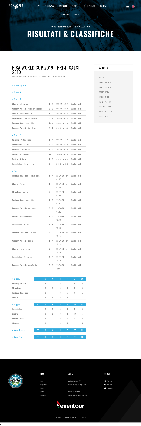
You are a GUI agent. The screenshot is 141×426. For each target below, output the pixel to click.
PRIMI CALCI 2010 (105, 111)
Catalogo (43, 395)
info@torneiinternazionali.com (77, 395)
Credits (83, 417)
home (53, 26)
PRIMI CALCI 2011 (105, 116)
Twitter (109, 381)
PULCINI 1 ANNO (105, 106)
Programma (49, 6)
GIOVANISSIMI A (105, 82)
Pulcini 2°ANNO (105, 102)
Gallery (103, 6)
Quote (74, 6)
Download (65, 14)
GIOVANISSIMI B (105, 87)
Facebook (110, 384)
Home (37, 6)
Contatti (77, 14)
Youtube (110, 388)
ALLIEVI (101, 77)
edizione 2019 (64, 26)
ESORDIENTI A (104, 92)
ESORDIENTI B (104, 97)
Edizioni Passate (88, 6)
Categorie (63, 6)
